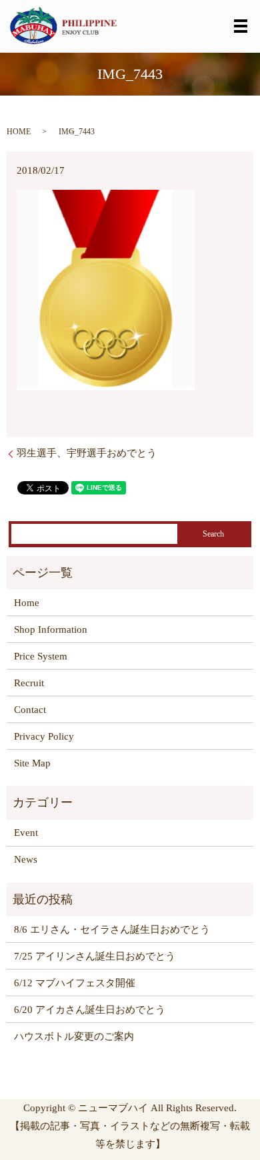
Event (26, 832)
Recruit (29, 683)
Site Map (32, 763)
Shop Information (50, 629)
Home (26, 602)
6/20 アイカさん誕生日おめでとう (89, 1009)
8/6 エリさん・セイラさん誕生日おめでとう (112, 929)
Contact (30, 709)
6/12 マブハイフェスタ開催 (74, 983)
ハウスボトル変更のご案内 (74, 1036)
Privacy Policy (44, 736)
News (25, 859)
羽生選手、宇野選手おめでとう (87, 453)
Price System (40, 656)
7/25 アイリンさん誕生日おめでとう (94, 956)
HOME (19, 131)
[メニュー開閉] (240, 26)
